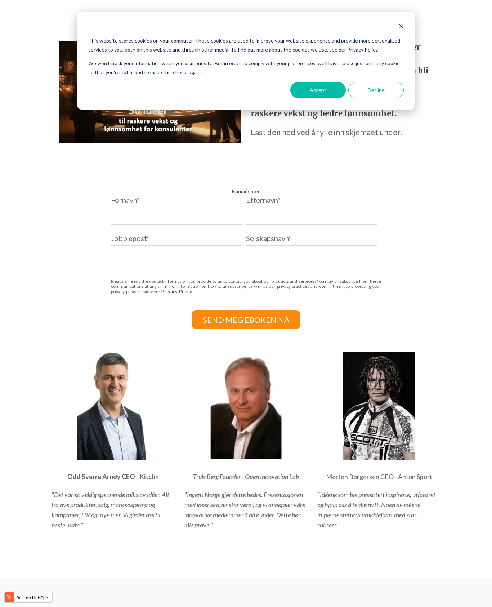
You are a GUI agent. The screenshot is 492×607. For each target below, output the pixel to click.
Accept (318, 90)
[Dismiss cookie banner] (401, 27)
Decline (376, 90)
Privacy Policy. (177, 291)
